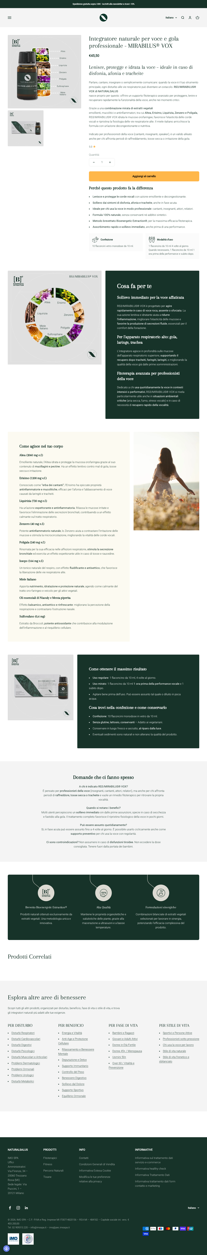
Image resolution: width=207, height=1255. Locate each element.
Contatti (83, 1158)
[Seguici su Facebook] (10, 1208)
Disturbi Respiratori (23, 1032)
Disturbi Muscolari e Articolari (29, 1057)
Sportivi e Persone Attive (177, 1032)
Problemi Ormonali (22, 1069)
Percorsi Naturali (53, 1170)
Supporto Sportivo (73, 1090)
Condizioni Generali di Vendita (97, 1164)
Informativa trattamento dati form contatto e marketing (155, 1183)
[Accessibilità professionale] (6, 1248)
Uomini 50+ (119, 1057)
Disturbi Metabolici (22, 1081)
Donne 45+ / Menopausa (127, 1051)
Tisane (47, 1176)
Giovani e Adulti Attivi (125, 1038)
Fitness (47, 1164)
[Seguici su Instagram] (18, 1208)
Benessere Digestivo (74, 1077)
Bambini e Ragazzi (123, 1032)
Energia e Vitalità (72, 1032)
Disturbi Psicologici (23, 1051)
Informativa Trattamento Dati (152, 1175)
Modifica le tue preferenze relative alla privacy (94, 1179)
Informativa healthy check (150, 1168)
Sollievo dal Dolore (73, 1084)
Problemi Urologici (22, 1075)
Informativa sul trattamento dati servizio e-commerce (154, 1160)
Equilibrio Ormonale (74, 1096)
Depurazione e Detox (74, 1059)
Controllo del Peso (73, 1071)
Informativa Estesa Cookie (95, 1170)
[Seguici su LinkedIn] (26, 1208)
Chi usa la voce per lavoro (178, 1044)
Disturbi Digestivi (21, 1044)
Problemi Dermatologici (25, 1063)
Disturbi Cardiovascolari (25, 1038)
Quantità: (94, 154)
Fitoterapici (50, 1158)
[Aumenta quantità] (110, 162)
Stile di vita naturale (174, 1051)
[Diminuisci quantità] (93, 162)
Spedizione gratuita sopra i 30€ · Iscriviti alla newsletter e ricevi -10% (104, 4)
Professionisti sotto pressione (181, 1038)
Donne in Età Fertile (124, 1044)
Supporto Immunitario (75, 1065)
